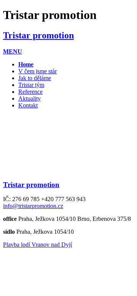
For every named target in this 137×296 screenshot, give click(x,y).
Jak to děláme (34, 78)
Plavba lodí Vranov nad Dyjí (37, 244)
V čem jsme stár (37, 71)
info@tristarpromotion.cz (33, 206)
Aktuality (29, 98)
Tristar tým (31, 85)
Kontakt (28, 105)
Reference (30, 91)
